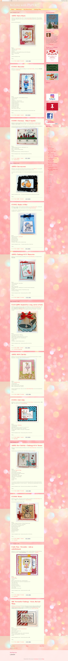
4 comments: (22, 115)
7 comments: (22, 538)
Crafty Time (38, 551)
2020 (48, 137)
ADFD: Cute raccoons (19, 166)
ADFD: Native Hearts (19, 16)
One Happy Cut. (21, 308)
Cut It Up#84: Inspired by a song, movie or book (27, 305)
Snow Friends (21, 236)
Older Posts (42, 646)
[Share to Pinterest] (30, 61)
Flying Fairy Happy (18, 470)
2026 (48, 128)
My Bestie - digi (14, 577)
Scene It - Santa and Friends (22, 628)
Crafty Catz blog (31, 68)
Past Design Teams (28, 9)
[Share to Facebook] (29, 61)
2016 (48, 143)
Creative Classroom (28, 499)
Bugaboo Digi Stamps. (35, 608)
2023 (48, 132)
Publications (19, 9)
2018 (48, 140)
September (49, 173)
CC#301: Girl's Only (18, 400)
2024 (48, 131)
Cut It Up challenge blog (36, 306)
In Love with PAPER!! (24, 5)
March (49, 182)
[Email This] (26, 61)
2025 (48, 129)
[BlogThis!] (27, 61)
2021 (48, 135)
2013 (48, 188)
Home (12, 9)
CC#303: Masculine (18, 66)
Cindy (53, 33)
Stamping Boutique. (24, 403)
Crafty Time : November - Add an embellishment (52, 167)
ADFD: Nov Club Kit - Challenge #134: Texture (27, 445)
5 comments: (22, 248)
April (49, 180)
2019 (48, 138)
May (48, 179)
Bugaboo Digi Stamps (32, 207)
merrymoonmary (36, 658)
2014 (48, 187)
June (48, 177)
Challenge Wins (37, 9)
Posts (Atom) (15, 648)
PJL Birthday (20, 425)
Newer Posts (12, 646)
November (49, 147)
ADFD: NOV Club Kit (19, 354)
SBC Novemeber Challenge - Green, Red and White (53, 170)
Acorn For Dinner (18, 48)
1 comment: (22, 158)
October (49, 172)
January (49, 185)
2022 (48, 134)
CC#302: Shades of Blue (19, 204)
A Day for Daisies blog (31, 256)
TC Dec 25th (15, 540)
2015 (48, 144)
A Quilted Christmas (16, 159)
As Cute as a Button (37, 123)
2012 (48, 190)
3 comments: (22, 437)
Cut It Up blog (31, 122)
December (49, 145)
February (49, 183)
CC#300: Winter (17, 496)
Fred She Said (18, 69)
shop (34, 450)
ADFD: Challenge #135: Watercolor (23, 254)
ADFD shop (35, 168)
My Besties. (37, 552)
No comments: (22, 60)
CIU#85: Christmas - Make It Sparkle (24, 121)
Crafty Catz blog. (37, 498)
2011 (48, 191)
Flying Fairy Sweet (17, 382)
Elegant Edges (20, 349)
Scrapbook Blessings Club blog (16, 606)
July (48, 176)
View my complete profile (49, 44)
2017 (48, 141)
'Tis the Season (16, 349)
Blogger (43, 658)
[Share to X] (28, 61)
